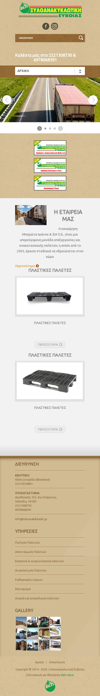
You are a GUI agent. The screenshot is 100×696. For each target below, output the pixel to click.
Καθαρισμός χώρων (29, 579)
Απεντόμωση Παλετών (31, 551)
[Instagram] (54, 26)
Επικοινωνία (57, 662)
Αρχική (39, 662)
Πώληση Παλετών (27, 542)
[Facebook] (45, 26)
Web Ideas (67, 674)
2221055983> (24, 483)
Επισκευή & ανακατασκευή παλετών (39, 561)
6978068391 (45, 59)
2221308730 (60, 55)
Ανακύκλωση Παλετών (31, 570)
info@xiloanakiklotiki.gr (31, 519)
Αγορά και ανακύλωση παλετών (37, 598)
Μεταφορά (23, 589)
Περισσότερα (25, 266)
